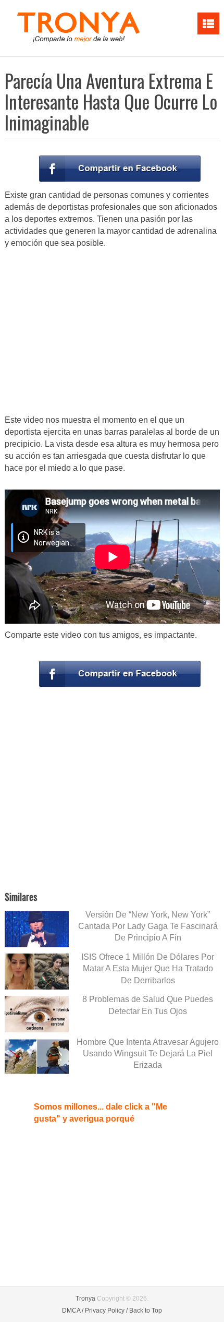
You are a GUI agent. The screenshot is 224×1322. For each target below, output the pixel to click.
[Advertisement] (112, 332)
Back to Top (145, 1310)
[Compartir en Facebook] (120, 168)
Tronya (85, 1298)
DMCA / (72, 1310)
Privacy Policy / (106, 1310)
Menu (208, 23)
